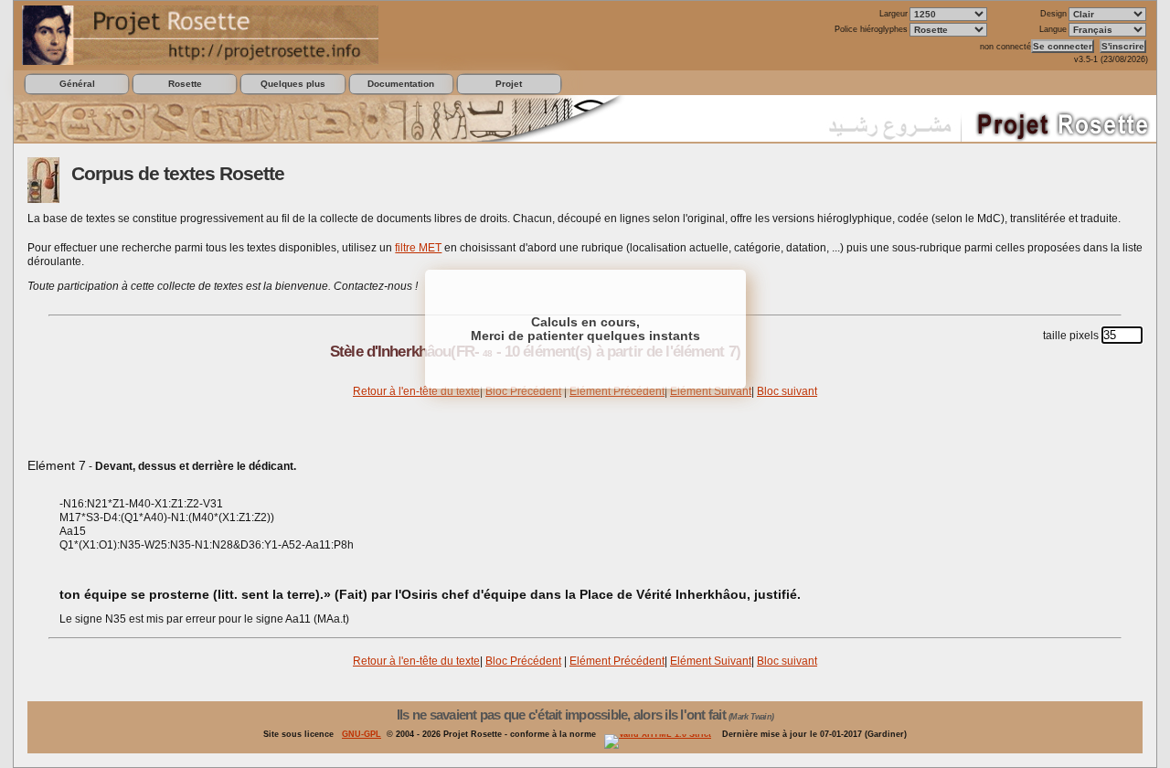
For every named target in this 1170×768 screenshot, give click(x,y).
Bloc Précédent (523, 391)
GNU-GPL (361, 734)
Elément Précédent (617, 391)
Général (77, 84)
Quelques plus (293, 84)
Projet (508, 84)
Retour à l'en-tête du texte (416, 391)
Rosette (185, 84)
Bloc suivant (787, 391)
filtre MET (418, 247)
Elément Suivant (710, 391)
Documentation (400, 84)
